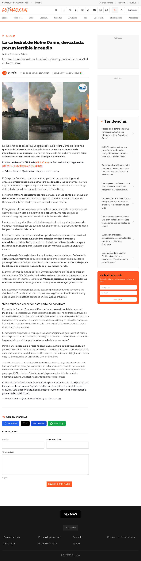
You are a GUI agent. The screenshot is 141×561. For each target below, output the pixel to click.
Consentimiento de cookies (121, 537)
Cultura (10, 36)
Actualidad (72, 18)
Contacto (77, 537)
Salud (31, 18)
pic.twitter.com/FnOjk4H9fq (28, 166)
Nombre (5, 439)
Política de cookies (47, 543)
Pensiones (18, 18)
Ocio (85, 18)
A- (115, 10)
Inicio (4, 54)
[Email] (94, 10)
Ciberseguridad (116, 18)
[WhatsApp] (100, 10)
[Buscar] (56, 10)
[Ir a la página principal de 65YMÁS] (15, 10)
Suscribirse (118, 299)
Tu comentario (8, 452)
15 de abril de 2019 (49, 171)
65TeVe (133, 3)
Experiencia (98, 18)
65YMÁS (12, 73)
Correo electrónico (54, 439)
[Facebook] (64, 10)
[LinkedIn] (76, 10)
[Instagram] (82, 10)
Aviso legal (9, 543)
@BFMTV (7, 166)
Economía (44, 18)
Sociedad (58, 18)
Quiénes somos (106, 3)
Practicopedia (134, 18)
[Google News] (106, 10)
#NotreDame (42, 162)
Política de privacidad (49, 537)
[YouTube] (88, 10)
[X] (70, 10)
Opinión (5, 18)
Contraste (132, 10)
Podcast (121, 3)
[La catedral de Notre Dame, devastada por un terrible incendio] (82, 88)
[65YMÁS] (4, 73)
